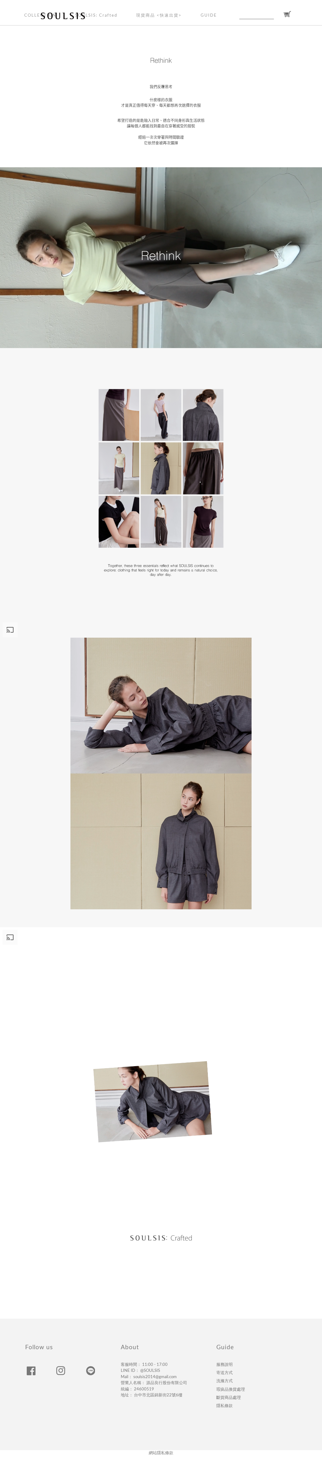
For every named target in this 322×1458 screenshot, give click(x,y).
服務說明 (224, 1365)
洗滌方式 (224, 1381)
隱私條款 (224, 1406)
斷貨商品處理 (228, 1398)
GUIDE (209, 16)
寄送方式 (224, 1373)
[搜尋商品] (277, 14)
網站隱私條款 (161, 1453)
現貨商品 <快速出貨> (159, 16)
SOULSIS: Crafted (96, 16)
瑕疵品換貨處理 (230, 1389)
